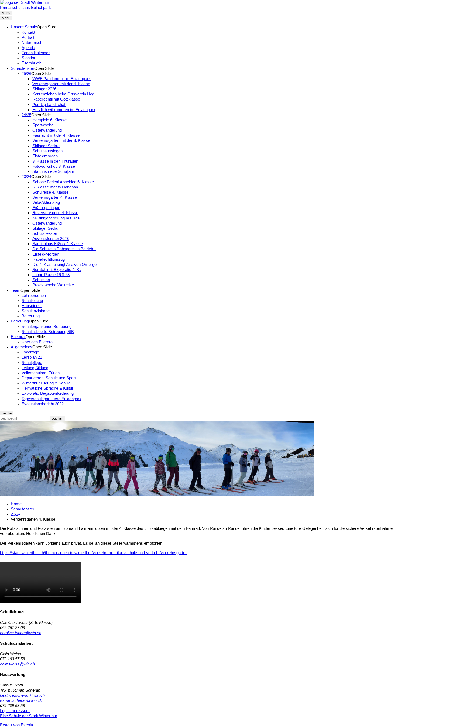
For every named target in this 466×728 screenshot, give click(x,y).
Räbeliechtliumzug (48, 259)
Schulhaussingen (47, 151)
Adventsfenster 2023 (50, 238)
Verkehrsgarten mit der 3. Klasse (61, 140)
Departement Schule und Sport (49, 378)
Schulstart (41, 280)
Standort (29, 58)
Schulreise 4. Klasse (50, 192)
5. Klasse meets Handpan (55, 187)
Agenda (28, 48)
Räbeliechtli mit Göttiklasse (56, 99)
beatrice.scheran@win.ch (22, 695)
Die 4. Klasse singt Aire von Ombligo (64, 264)
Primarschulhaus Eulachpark (25, 7)
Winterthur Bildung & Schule (46, 383)
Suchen (57, 418)
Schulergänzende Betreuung (46, 326)
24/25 (26, 115)
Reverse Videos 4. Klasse (55, 213)
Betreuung (31, 316)
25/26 (26, 73)
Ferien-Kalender (36, 53)
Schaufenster (22, 68)
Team (15, 290)
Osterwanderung (47, 130)
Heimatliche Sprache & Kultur (47, 388)
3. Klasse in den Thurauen (55, 161)
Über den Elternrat (38, 342)
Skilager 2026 (44, 89)
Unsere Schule (24, 27)
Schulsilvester (44, 233)
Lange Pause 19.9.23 (51, 275)
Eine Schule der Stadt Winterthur (28, 716)
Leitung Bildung (35, 368)
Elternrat (18, 337)
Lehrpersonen (34, 295)
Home (16, 504)
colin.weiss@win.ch (17, 664)
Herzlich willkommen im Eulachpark (63, 110)
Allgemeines (21, 347)
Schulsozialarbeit (37, 311)
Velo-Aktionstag (46, 202)
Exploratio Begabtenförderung (48, 393)
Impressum (19, 711)
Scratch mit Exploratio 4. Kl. (56, 269)
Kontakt (28, 32)
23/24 (26, 176)
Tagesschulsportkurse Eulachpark (51, 399)
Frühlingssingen (46, 207)
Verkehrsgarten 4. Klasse (54, 197)
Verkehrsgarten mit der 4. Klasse (61, 84)
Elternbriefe (32, 63)
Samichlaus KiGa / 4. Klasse (57, 244)
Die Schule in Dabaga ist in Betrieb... (64, 249)
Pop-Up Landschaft (49, 104)
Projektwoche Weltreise (53, 285)
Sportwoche (42, 125)
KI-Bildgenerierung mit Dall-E (57, 218)
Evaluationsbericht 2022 (43, 404)
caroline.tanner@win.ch (20, 633)
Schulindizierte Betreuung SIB (48, 331)
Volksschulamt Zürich (41, 373)
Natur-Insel (31, 42)
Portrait (28, 37)
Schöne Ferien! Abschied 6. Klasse (63, 182)
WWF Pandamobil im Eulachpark (61, 79)
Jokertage (30, 352)
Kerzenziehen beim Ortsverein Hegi (63, 94)
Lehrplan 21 (32, 357)
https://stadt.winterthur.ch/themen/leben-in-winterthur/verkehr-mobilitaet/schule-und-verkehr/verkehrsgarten (93, 553)
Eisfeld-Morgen (45, 254)
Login (4, 711)
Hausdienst (32, 306)
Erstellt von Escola (16, 725)
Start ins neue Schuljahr (53, 171)
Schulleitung (32, 300)
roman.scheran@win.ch (21, 700)
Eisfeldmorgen (45, 156)
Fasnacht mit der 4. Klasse (56, 135)
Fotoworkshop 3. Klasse (53, 166)
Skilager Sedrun (46, 146)
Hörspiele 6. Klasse (49, 120)
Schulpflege (32, 362)
